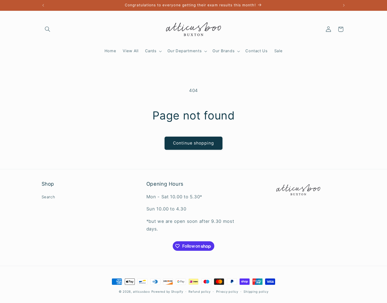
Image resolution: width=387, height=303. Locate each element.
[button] (48, 29)
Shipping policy (256, 292)
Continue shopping (193, 143)
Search (48, 197)
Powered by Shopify (167, 292)
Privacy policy (227, 292)
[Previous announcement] (43, 5)
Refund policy (199, 292)
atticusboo (141, 292)
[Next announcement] (344, 5)
